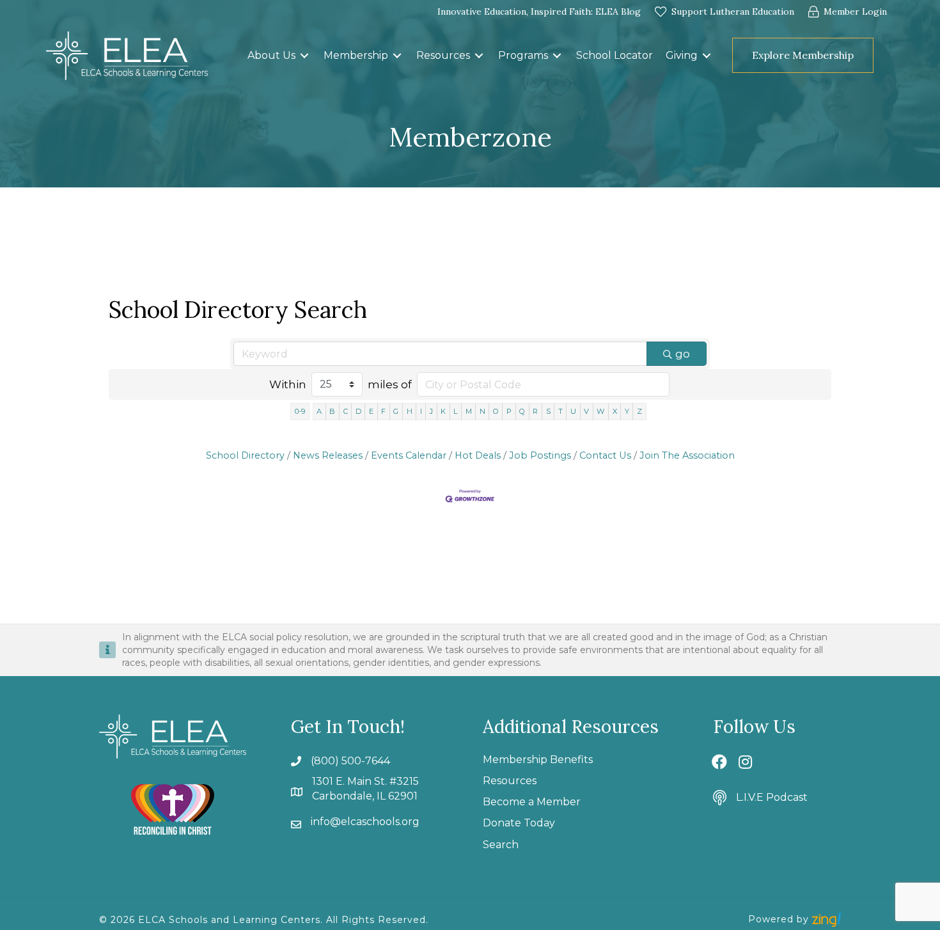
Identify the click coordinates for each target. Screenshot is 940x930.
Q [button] (522, 411)
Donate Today (519, 823)
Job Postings (540, 455)
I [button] (421, 411)
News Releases (328, 455)
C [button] (345, 411)
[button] (883, 55)
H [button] (409, 411)
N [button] (482, 411)
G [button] (395, 411)
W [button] (600, 411)
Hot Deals (478, 455)
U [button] (573, 411)
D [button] (358, 411)
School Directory (245, 455)
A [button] (319, 411)
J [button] (431, 411)
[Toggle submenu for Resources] (479, 55)
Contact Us (605, 455)
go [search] (682, 353)
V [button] (586, 411)
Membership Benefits (538, 759)
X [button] (615, 411)
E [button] (371, 411)
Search (501, 845)
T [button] (560, 411)
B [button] (332, 411)
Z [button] (639, 411)
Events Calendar (408, 455)
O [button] (496, 411)
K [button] (443, 411)
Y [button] (627, 411)
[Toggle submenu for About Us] (304, 55)
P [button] (509, 411)
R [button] (535, 411)
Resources (510, 781)
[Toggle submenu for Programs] (557, 55)
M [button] (469, 411)
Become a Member (532, 802)
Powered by (780, 919)
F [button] (383, 411)
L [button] (455, 411)
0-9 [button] (300, 411)
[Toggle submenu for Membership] (397, 55)
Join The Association (687, 455)
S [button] (548, 411)
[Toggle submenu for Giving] (706, 55)
